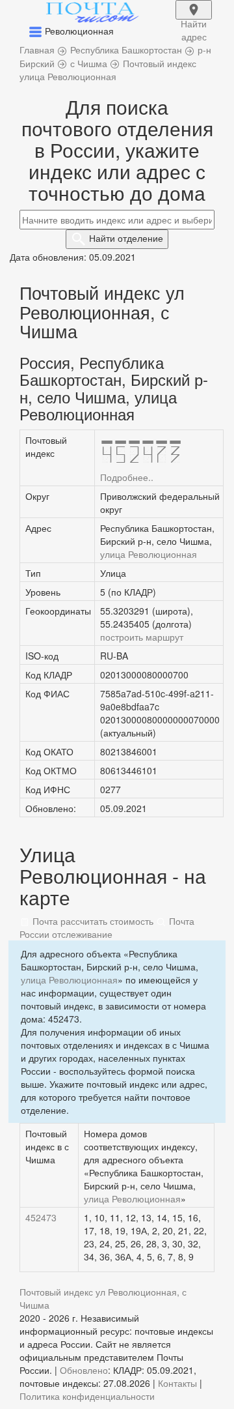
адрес (194, 18)
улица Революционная (148, 553)
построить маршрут (141, 636)
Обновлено (84, 1369)
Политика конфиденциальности (87, 1395)
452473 (41, 1217)
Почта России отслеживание (107, 927)
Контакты (177, 1382)
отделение (126, 237)
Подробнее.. (126, 477)
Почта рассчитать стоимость (91, 920)
